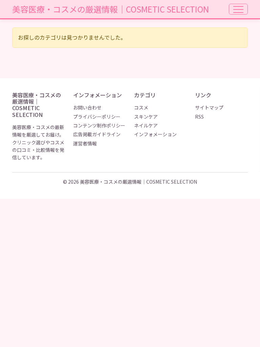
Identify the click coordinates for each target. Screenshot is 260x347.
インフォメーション (155, 134)
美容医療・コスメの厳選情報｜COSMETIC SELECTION (110, 9)
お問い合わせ (87, 107)
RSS (199, 116)
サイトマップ (209, 107)
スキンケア (146, 116)
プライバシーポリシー (97, 116)
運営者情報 (85, 143)
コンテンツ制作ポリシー (99, 125)
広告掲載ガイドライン (97, 134)
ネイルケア (146, 125)
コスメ (141, 107)
